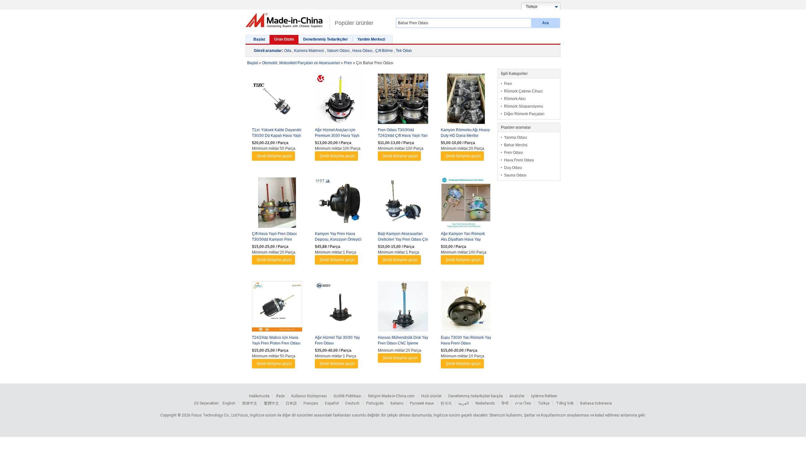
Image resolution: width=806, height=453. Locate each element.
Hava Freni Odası (519, 160)
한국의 (446, 403)
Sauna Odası (515, 175)
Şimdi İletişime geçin (274, 156)
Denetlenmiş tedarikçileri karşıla (475, 396)
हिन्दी (505, 403)
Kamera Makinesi (309, 50)
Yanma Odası (515, 137)
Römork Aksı (514, 99)
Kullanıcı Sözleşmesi (309, 396)
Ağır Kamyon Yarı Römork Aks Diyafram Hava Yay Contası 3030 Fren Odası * (463, 239)
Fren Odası (513, 152)
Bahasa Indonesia (596, 403)
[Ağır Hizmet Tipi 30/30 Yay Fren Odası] (340, 308)
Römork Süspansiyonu (523, 106)
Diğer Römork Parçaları (524, 114)
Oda (287, 50)
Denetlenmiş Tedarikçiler (325, 39)
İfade (280, 396)
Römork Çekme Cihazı (523, 91)
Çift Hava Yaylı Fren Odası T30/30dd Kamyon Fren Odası (274, 239)
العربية (463, 403)
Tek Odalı (404, 50)
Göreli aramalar (268, 50)
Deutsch (352, 403)
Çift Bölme (384, 50)
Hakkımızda (259, 396)
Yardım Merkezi (371, 39)
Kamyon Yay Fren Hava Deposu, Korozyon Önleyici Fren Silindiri (338, 239)
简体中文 (249, 403)
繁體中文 (271, 403)
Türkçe (543, 403)
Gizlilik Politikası (347, 396)
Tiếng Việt (565, 403)
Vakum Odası (338, 50)
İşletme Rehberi (544, 396)
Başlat (259, 39)
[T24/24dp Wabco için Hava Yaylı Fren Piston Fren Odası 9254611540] (277, 308)
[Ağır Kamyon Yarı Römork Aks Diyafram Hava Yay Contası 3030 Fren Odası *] (466, 204)
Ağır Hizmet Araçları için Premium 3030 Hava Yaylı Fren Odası (337, 135)
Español (332, 403)
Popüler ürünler (354, 23)
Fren (508, 83)
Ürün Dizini (284, 39)
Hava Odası (362, 50)
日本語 (291, 403)
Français (311, 403)
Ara (545, 23)
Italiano (396, 403)
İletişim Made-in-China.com (391, 396)
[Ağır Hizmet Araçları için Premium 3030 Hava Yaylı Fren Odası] (340, 100)
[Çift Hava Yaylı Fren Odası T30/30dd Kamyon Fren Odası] (277, 204)
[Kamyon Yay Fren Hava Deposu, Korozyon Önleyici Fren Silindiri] (340, 204)
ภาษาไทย (523, 403)
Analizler (517, 396)
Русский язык (422, 403)
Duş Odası (513, 167)
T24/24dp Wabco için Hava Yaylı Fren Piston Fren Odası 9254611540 (276, 343)
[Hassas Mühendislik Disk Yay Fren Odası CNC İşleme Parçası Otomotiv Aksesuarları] (403, 308)
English (229, 403)
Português (375, 403)
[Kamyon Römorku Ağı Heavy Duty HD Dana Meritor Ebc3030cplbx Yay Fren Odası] (466, 100)
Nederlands (485, 403)
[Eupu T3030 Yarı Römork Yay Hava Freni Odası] (466, 308)
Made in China (286, 20)
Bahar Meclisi (515, 145)
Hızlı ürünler (431, 396)
